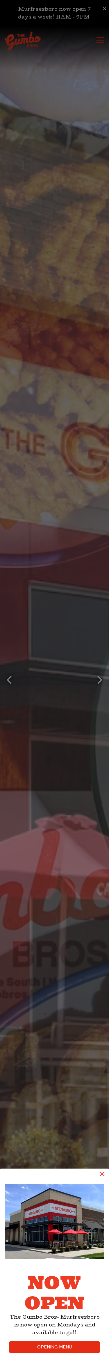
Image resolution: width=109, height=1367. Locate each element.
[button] (102, 1174)
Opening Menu (54, 1347)
